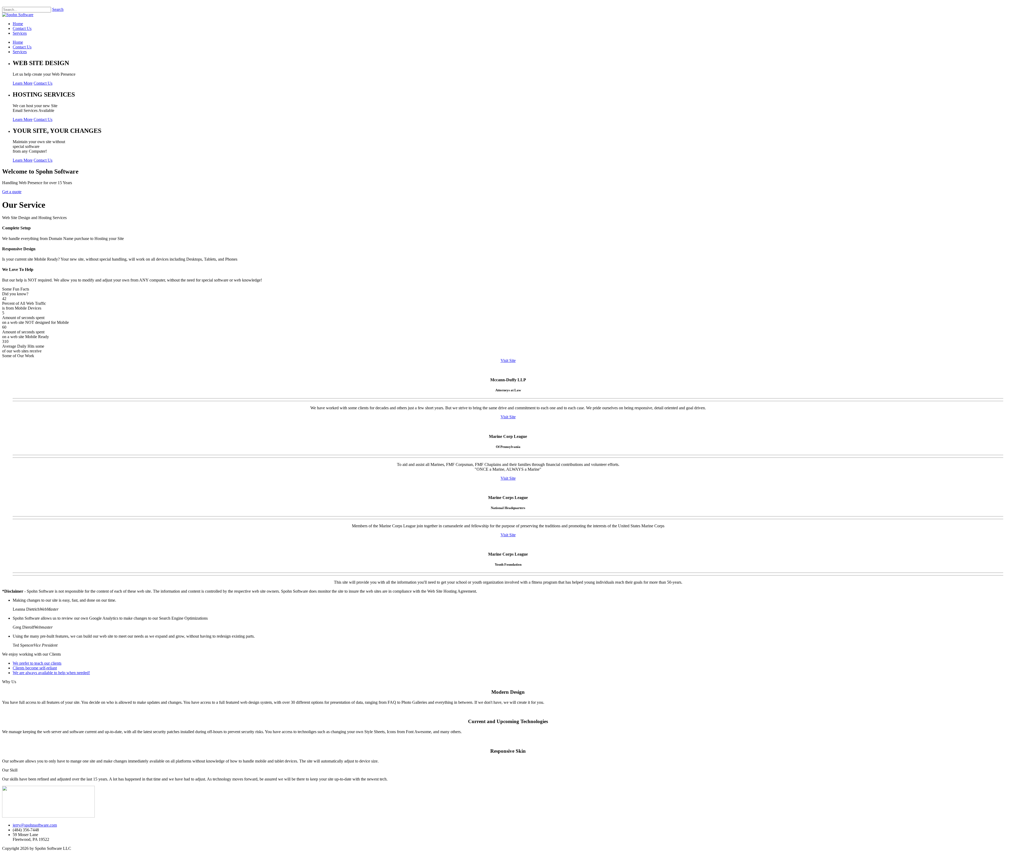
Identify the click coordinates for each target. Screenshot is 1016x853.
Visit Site (508, 360)
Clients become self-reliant (35, 668)
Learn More (23, 83)
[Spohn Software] (17, 14)
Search (58, 9)
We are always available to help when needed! (51, 672)
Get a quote (11, 191)
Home (18, 42)
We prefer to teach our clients (37, 663)
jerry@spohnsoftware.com (35, 825)
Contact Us (22, 47)
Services (20, 51)
